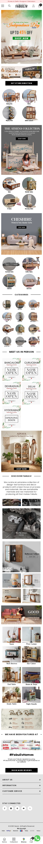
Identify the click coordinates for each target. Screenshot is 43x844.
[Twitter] (30, 808)
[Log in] (33, 6)
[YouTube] (23, 808)
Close (41, 1)
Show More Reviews (21, 770)
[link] (21, 37)
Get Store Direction (21, 83)
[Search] (9, 5)
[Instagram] (11, 808)
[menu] (2, 5)
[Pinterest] (17, 808)
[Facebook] (4, 808)
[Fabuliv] (21, 234)
